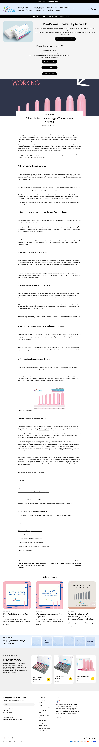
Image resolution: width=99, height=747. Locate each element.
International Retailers (44, 707)
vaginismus (58, 426)
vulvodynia (65, 426)
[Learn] (36, 642)
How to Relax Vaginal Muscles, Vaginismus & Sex (30, 538)
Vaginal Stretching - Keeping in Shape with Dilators (31, 542)
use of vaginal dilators (25, 137)
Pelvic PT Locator (43, 720)
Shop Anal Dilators (49, 73)
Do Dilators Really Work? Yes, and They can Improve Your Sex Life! (34, 546)
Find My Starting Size (49, 62)
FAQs (40, 718)
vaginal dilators (55, 154)
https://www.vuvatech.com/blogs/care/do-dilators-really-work (33, 492)
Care (55, 125)
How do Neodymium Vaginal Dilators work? (29, 527)
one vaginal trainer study (31, 226)
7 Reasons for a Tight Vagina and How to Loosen (30, 531)
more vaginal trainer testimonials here (34, 472)
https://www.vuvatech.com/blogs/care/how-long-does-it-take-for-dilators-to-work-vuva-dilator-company (45, 503)
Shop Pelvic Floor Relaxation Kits (65, 39)
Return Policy (42, 710)
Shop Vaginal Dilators (49, 67)
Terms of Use (21, 708)
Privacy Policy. (28, 708)
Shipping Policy (43, 713)
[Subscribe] (33, 704)
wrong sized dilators (44, 430)
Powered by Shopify (17, 741)
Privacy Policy (42, 723)
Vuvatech (9, 741)
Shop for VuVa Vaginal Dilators (25, 410)
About (40, 705)
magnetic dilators (29, 376)
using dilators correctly (31, 242)
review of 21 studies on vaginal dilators (28, 174)
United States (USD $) (10, 738)
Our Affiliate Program (44, 728)
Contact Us (42, 700)
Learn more (6, 624)
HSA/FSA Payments (44, 715)
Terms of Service (43, 725)
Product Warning (43, 730)
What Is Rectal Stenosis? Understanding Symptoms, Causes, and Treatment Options (80, 616)
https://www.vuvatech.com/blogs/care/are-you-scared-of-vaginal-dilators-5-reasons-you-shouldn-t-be (44, 515)
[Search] (88, 9)
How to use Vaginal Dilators (25, 534)
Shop (40, 702)
